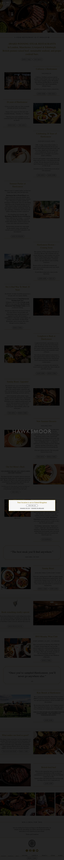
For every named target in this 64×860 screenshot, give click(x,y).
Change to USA (25, 508)
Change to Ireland (37, 508)
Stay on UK (32, 505)
